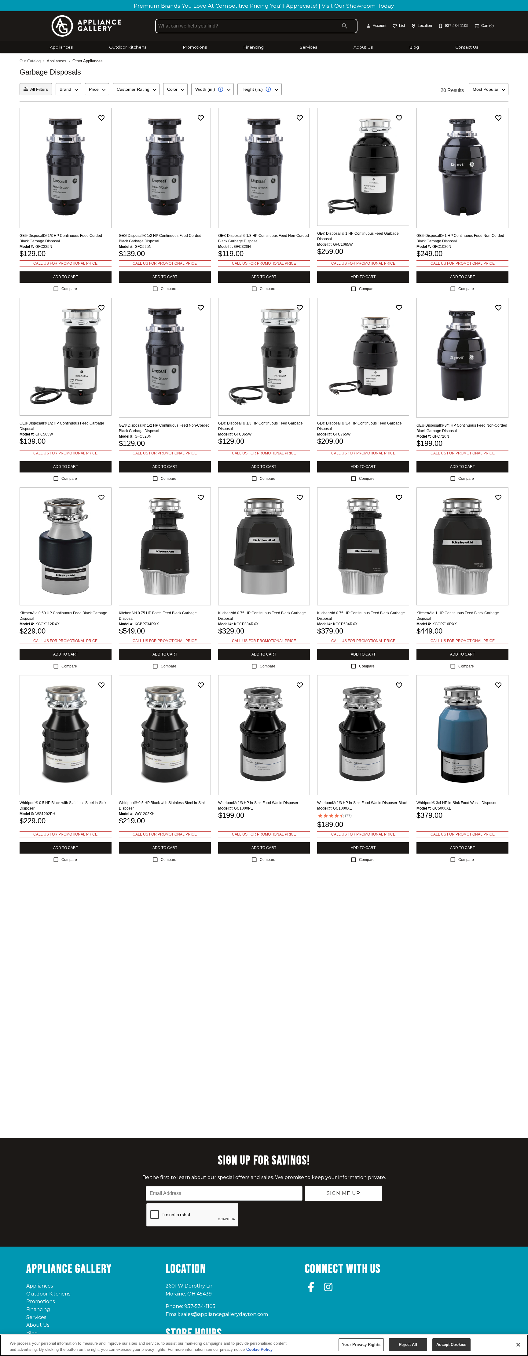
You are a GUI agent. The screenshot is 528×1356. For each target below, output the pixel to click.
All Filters (39, 89)
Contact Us (466, 47)
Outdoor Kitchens (127, 47)
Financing (253, 47)
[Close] (518, 1344)
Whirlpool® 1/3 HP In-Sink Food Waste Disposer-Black (362, 803)
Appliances (61, 47)
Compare (69, 289)
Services (308, 47)
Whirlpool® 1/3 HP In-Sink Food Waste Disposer (258, 803)
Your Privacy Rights (361, 1344)
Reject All (408, 1344)
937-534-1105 (199, 1306)
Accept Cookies (451, 1344)
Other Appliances (87, 61)
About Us (363, 47)
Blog (414, 47)
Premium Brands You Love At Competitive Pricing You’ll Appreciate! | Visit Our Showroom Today (264, 5)
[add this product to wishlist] (101, 118)
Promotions (195, 47)
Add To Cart (65, 277)
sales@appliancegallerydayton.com (224, 1314)
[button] (368, 26)
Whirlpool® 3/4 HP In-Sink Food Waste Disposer (456, 803)
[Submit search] (344, 25)
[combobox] (68, 89)
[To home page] (86, 26)
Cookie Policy (259, 1349)
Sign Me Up (343, 1193)
